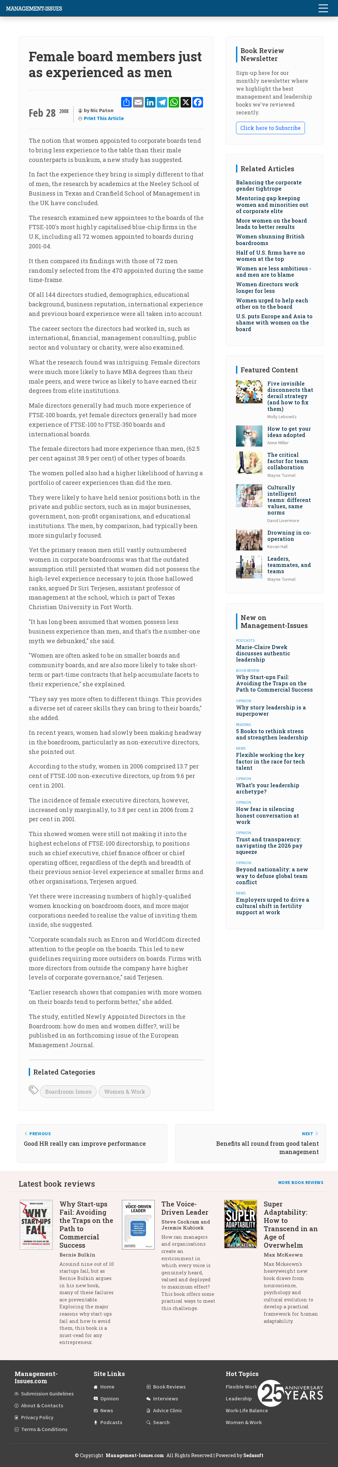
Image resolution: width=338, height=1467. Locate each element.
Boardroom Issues (68, 1091)
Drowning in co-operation (289, 535)
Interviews (165, 1398)
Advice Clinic (167, 1410)
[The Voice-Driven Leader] (141, 1258)
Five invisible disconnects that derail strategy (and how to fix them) (290, 396)
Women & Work (124, 1091)
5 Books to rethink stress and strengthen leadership (272, 734)
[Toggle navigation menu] (323, 8)
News (106, 1410)
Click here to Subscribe (270, 127)
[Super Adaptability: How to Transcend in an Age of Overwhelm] (244, 1265)
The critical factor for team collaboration (287, 461)
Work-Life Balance (247, 1410)
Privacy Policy (37, 1417)
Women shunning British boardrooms (270, 239)
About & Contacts (42, 1405)
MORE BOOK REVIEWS (301, 1183)
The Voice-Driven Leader (184, 1208)
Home (107, 1386)
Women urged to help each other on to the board (272, 303)
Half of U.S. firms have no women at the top (270, 255)
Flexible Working (245, 1386)
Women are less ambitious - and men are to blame (273, 271)
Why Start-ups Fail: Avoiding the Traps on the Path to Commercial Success (274, 683)
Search (161, 1422)
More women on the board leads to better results (271, 223)
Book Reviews (169, 1386)
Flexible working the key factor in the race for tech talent (270, 761)
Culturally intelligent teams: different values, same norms (289, 500)
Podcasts (111, 1422)
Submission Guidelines (47, 1393)
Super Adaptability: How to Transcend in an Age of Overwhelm (291, 1224)
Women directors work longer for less (267, 287)
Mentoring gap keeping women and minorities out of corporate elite (272, 204)
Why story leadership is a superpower (271, 710)
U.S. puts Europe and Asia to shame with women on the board (274, 322)
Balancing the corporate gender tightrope (269, 185)
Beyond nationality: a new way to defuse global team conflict (272, 875)
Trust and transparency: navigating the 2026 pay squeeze (269, 845)
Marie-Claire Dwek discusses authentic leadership (263, 653)
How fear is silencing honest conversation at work (267, 815)
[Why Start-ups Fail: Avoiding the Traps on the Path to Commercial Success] (39, 1275)
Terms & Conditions (44, 1429)
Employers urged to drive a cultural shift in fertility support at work (272, 906)
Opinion (109, 1398)
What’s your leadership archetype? (267, 788)
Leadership (239, 1398)
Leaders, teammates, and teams (289, 565)
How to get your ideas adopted (289, 431)
